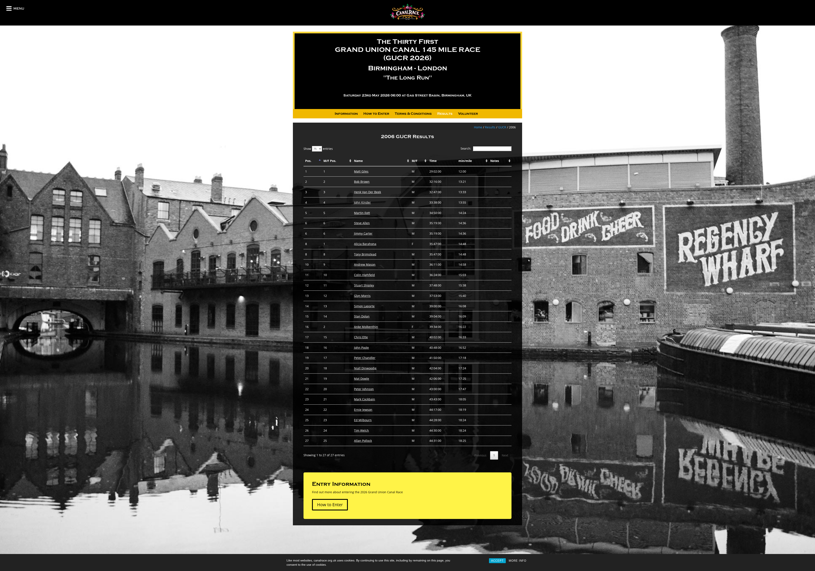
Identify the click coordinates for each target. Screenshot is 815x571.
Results (444, 114)
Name (358, 161)
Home (478, 127)
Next (505, 455)
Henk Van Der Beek (367, 192)
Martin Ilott (362, 213)
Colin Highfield (364, 275)
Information (346, 114)
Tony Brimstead (365, 254)
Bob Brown (362, 182)
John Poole (361, 348)
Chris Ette (361, 337)
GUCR (502, 127)
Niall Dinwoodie (365, 368)
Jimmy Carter (363, 233)
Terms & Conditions (413, 114)
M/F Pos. (329, 161)
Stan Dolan (362, 316)
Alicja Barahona (365, 244)
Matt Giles (361, 171)
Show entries (318, 149)
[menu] (9, 9)
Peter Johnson (364, 389)
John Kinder (362, 202)
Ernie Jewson (363, 410)
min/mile (465, 161)
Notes (494, 161)
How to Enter (376, 114)
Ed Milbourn (363, 420)
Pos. (308, 161)
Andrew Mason (364, 264)
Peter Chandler (364, 358)
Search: (466, 148)
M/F (414, 161)
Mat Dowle (361, 379)
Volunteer (468, 114)
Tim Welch (361, 430)
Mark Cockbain (364, 399)
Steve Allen (362, 223)
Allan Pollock (363, 441)
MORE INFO (517, 560)
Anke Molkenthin (366, 327)
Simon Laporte (364, 306)
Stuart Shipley (364, 285)
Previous (480, 455)
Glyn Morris (362, 296)
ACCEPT (497, 560)
